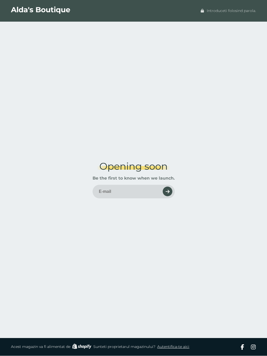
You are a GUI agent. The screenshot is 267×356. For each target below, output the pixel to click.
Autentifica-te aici (173, 346)
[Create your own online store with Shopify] (81, 347)
